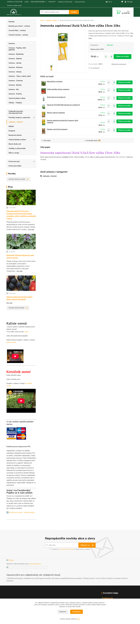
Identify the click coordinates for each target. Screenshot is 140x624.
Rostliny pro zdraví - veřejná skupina (22, 512)
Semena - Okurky (15, 72)
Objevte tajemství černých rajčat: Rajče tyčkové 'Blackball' (19, 298)
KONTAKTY (52, 2)
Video (26, 332)
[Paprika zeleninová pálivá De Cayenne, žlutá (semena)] (43, 122)
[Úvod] (22, 12)
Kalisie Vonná (11, 342)
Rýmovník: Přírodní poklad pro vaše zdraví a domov (20, 256)
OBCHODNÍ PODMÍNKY (38, 2)
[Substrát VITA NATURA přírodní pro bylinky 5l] (43, 107)
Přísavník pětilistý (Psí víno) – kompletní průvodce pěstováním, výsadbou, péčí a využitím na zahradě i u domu (21, 215)
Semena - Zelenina (16, 81)
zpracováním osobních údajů (66, 549)
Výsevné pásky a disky (17, 98)
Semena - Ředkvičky (16, 54)
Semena (12, 43)
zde (79, 619)
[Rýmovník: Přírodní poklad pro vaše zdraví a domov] (21, 242)
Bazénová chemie (15, 135)
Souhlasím (76, 612)
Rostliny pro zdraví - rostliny (19, 26)
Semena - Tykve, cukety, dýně (20, 76)
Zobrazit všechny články (16, 308)
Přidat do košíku (122, 56)
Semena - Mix (14, 89)
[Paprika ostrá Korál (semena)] (43, 131)
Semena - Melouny (16, 67)
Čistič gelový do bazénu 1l (56, 97)
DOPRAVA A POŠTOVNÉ (14, 2)
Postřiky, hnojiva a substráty (19, 118)
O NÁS (26, 2)
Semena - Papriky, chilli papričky (17, 49)
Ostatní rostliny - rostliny (18, 35)
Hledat (74, 12)
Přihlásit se (85, 545)
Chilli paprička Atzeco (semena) (58, 89)
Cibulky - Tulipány (15, 103)
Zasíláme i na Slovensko (65, 2)
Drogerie (12, 131)
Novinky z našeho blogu (14, 5)
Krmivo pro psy (14, 161)
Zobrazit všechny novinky (17, 179)
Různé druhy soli (15, 144)
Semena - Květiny (15, 94)
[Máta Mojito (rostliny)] (43, 83)
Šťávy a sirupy (14, 153)
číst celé (31, 229)
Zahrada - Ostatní (16, 122)
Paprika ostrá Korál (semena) (57, 129)
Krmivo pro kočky (15, 166)
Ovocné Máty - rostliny (17, 30)
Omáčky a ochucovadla (17, 148)
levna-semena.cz (35, 564)
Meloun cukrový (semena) (56, 113)
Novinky (11, 22)
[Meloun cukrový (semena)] (43, 114)
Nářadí (11, 126)
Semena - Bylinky (15, 85)
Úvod (42, 20)
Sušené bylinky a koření (17, 140)
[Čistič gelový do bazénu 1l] (43, 99)
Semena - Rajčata (15, 59)
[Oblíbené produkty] (122, 3)
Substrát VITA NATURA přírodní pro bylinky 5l (63, 105)
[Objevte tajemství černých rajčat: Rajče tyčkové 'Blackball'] (21, 283)
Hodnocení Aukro (80, 2)
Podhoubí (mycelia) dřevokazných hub (16, 112)
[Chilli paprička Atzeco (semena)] (43, 91)
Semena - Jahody (15, 63)
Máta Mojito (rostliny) (55, 81)
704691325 (107, 598)
